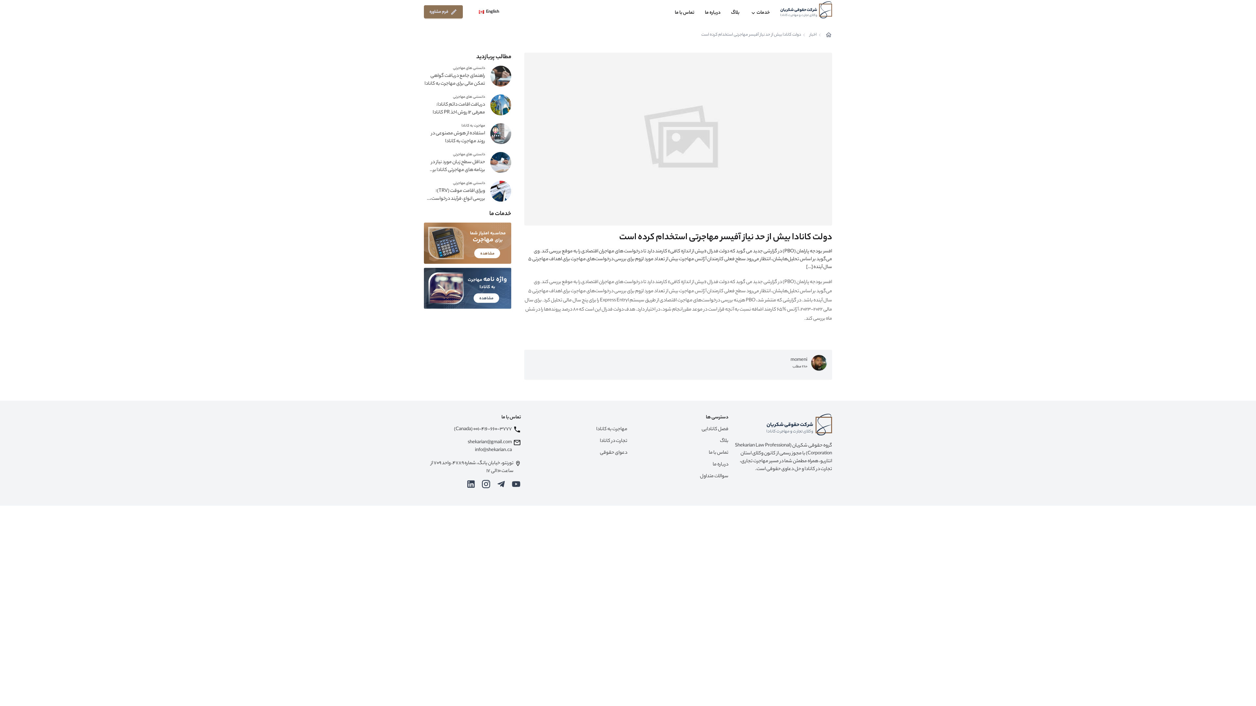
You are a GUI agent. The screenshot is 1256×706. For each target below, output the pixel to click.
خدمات (763, 13)
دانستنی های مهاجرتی (469, 68)
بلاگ (735, 13)
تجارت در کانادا (613, 441)
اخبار (813, 35)
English (492, 11)
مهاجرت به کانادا (473, 125)
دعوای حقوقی (613, 453)
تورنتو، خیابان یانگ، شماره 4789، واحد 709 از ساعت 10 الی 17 (472, 467)
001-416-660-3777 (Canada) (483, 429)
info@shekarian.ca (493, 450)
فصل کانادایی (715, 429)
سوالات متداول (714, 476)
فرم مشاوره (438, 11)
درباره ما (713, 13)
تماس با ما (684, 13)
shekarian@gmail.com (490, 442)
